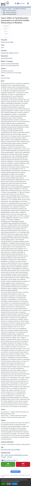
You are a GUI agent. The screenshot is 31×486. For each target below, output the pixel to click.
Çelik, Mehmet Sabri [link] (6, 58)
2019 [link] (2, 47)
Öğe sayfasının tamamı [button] (9, 460)
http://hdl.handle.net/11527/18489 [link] (10, 450)
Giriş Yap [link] (21, 3)
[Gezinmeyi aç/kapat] (28, 3)
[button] (5, 3)
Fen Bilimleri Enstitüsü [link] (19, 8)
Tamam (3, 483)
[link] (15, 42)
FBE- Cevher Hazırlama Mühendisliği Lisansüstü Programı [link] (10, 10)
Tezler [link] (10, 8)
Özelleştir (15, 483)
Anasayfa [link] (3, 8)
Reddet (8, 483)
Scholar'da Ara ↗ (15, 471)
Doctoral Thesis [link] (5, 78)
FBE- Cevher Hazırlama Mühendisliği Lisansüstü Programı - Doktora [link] (10, 12)
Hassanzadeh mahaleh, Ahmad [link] (9, 53)
